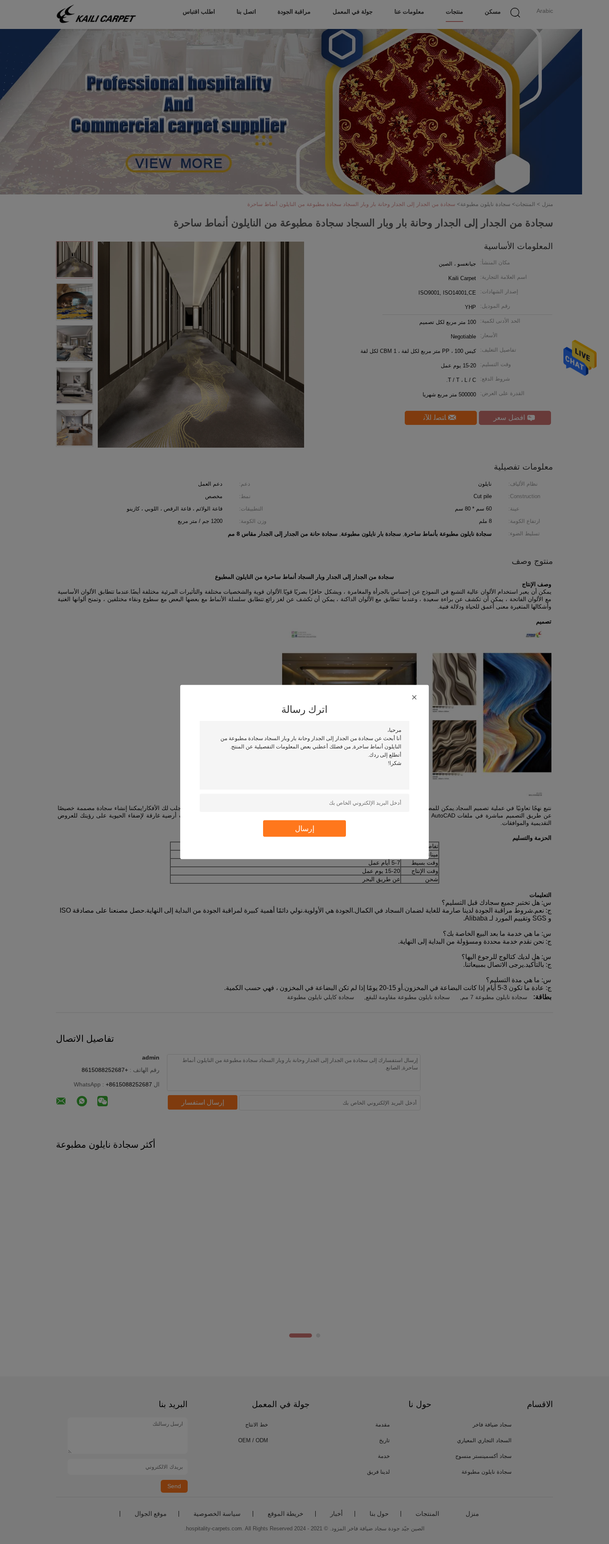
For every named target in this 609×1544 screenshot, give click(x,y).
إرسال (304, 828)
